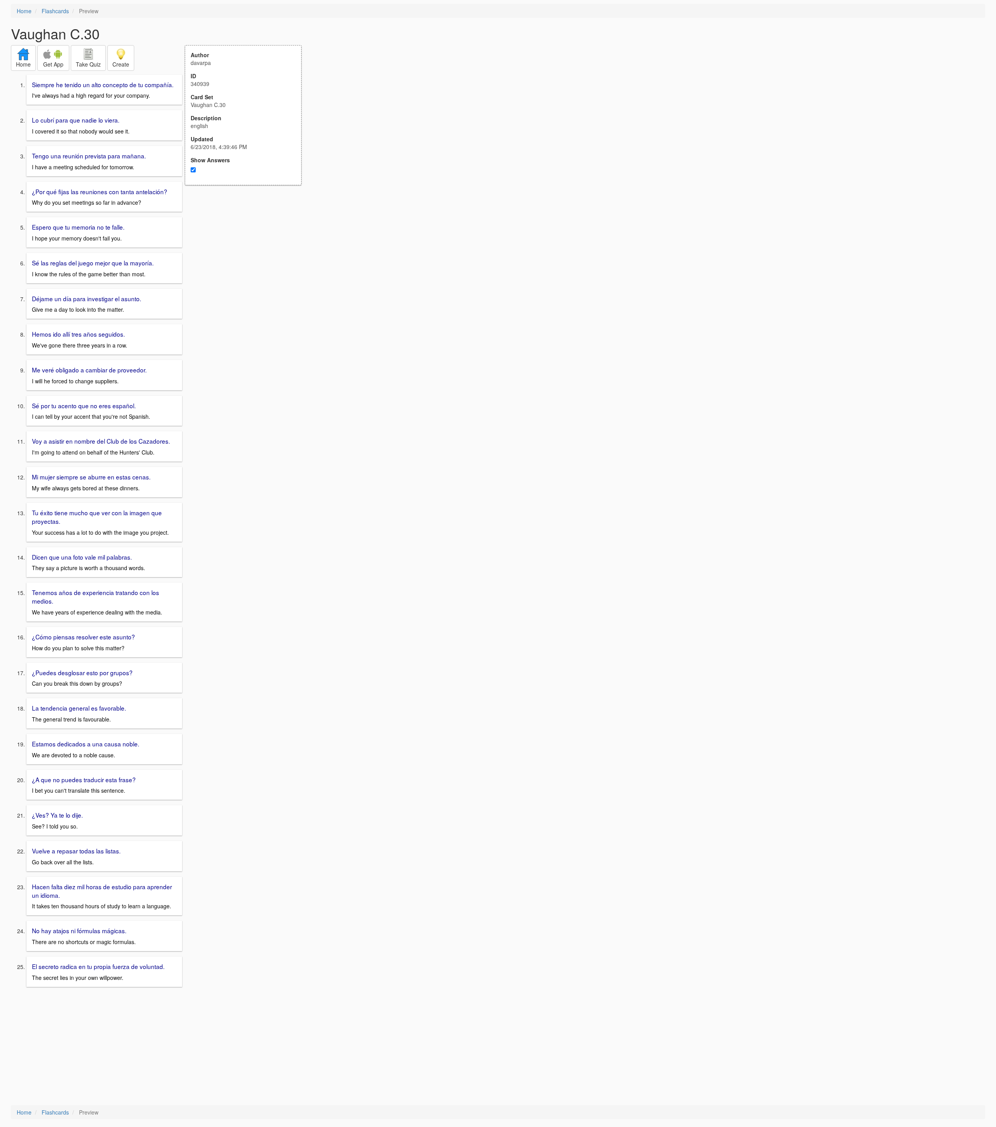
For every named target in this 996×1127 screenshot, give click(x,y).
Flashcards (55, 11)
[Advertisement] (247, 261)
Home (24, 11)
